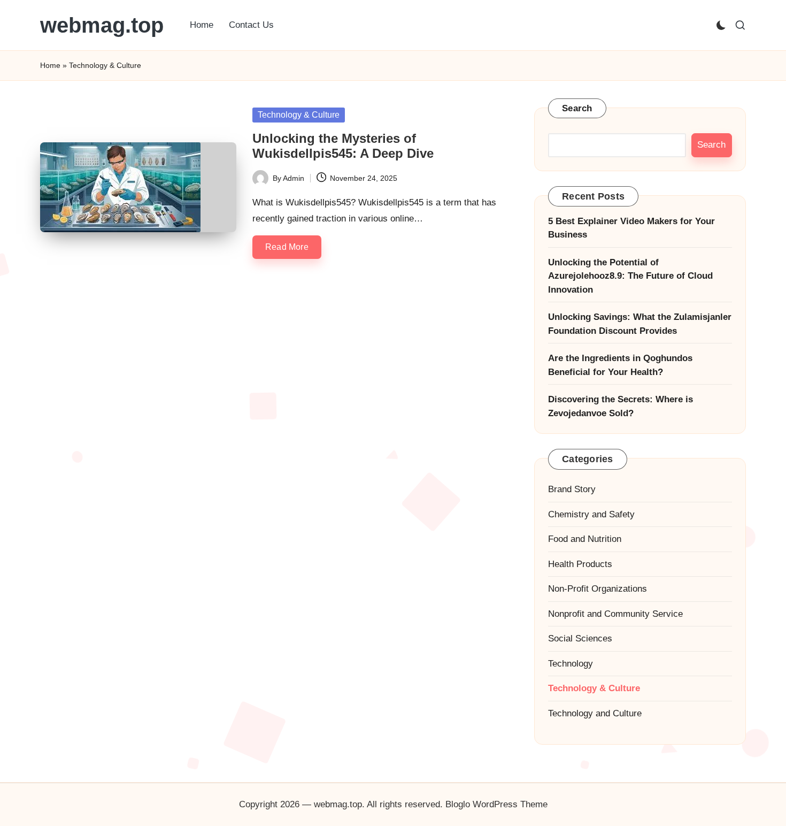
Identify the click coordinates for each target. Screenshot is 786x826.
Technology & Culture (299, 114)
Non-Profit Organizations (597, 589)
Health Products (580, 564)
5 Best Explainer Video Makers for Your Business (631, 228)
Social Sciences (580, 638)
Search (577, 108)
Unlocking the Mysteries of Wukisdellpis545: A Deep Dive (343, 146)
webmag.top (102, 25)
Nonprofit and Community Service (615, 614)
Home (50, 65)
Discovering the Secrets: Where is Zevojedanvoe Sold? (620, 406)
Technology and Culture (595, 713)
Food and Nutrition (584, 539)
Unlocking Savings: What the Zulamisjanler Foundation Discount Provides (639, 324)
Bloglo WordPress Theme (496, 804)
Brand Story (572, 489)
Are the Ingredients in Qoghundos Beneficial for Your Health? (620, 365)
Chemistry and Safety (591, 514)
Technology (570, 664)
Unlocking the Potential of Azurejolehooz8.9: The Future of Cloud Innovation (630, 276)
